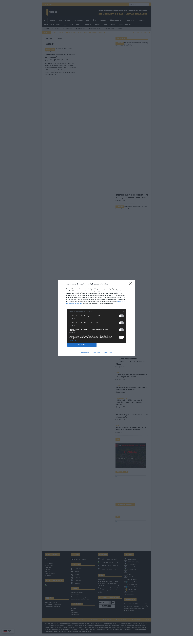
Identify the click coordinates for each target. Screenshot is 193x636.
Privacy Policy (108, 352)
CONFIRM (82, 345)
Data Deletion (85, 352)
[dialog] (96, 318)
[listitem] (96, 311)
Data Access (96, 352)
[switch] (121, 315)
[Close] (131, 284)
